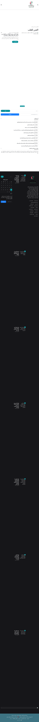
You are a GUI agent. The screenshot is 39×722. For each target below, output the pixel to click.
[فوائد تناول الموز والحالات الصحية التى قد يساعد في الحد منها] (22, 364)
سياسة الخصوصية (23, 718)
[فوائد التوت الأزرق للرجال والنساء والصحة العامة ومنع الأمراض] (22, 591)
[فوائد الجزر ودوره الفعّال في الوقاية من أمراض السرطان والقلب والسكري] (22, 440)
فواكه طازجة (31, 212)
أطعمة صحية (31, 200)
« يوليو (11, 193)
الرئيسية (36, 26)
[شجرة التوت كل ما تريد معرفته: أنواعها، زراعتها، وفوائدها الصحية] (22, 667)
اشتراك (10, 114)
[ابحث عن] (37, 5)
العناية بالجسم (36, 209)
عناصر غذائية (36, 212)
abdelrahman (15, 32)
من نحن (11, 718)
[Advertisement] (19, 18)
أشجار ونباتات (36, 200)
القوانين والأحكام (15, 718)
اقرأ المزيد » (15, 41)
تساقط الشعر (32, 210)
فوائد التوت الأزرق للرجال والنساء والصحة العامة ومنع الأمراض (16, 556)
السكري (37, 207)
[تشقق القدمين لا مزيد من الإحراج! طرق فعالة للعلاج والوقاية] (22, 288)
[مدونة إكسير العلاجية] (31, 5)
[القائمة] (1, 5)
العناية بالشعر (31, 209)
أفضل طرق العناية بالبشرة (34, 202)
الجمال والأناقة (31, 205)
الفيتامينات (36, 210)
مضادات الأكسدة (32, 214)
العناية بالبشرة (32, 207)
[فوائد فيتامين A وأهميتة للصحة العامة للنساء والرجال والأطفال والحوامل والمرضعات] (22, 516)
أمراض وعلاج (36, 205)
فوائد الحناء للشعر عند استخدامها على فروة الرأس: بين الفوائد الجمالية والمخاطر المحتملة (16, 178)
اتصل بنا (19, 718)
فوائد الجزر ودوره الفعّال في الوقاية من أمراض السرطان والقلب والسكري (16, 405)
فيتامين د (36, 214)
